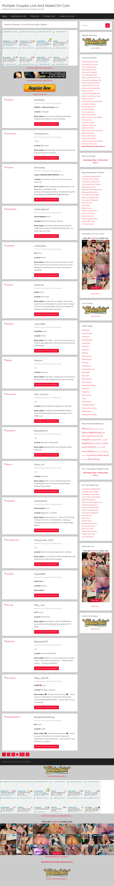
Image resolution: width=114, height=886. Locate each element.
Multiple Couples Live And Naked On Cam (36, 5)
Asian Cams (86, 205)
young (96, 459)
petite (95, 451)
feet (98, 443)
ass (94, 429)
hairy (101, 443)
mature (100, 447)
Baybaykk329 (41, 641)
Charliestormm (41, 133)
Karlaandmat (40, 501)
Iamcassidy (39, 167)
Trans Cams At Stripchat (90, 200)
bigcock (101, 433)
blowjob (100, 436)
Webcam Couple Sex (89, 125)
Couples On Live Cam (66, 16)
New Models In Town (89, 70)
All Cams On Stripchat (89, 72)
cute (106, 440)
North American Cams (89, 211)
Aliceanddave (86, 402)
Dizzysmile (85, 389)
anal (87, 428)
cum (98, 439)
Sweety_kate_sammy (89, 408)
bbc (96, 429)
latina (105, 443)
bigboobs (93, 432)
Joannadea (39, 324)
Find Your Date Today (89, 67)
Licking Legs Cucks (88, 107)
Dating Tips (35, 16)
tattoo (83, 459)
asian (91, 429)
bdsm (102, 429)
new (90, 451)
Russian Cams (86, 208)
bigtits (89, 436)
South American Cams (89, 219)
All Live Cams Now (88, 213)
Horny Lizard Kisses (88, 136)
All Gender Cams (49, 16)
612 (22, 754)
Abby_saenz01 (41, 678)
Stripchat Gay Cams (88, 187)
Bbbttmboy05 (86, 411)
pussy (98, 451)
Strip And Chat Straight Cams (92, 189)
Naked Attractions (88, 133)
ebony (94, 443)
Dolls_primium (41, 394)
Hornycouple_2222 (43, 540)
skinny (93, 455)
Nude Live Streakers (89, 114)
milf (103, 447)
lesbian (84, 447)
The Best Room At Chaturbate (92, 101)
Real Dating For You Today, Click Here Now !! (57, 862)
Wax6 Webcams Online (90, 62)
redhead (105, 451)
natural (85, 451)
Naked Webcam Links (18, 16)
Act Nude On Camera (89, 144)
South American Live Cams (91, 96)
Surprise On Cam (88, 91)
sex (83, 455)
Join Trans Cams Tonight (90, 195)
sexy (85, 455)
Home (4, 16)
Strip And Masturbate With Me (92, 141)
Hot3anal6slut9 (41, 209)
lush (97, 447)
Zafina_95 (39, 464)
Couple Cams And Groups (91, 83)
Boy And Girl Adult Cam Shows (92, 130)
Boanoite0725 (41, 430)
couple (86, 439)
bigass (85, 432)
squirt (106, 455)
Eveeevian (39, 285)
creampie (93, 440)
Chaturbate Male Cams (90, 192)
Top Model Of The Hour (90, 64)
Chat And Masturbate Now (91, 88)
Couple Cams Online (89, 138)
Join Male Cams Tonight (90, 179)
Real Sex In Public (88, 128)
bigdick (84, 436)
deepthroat (87, 443)
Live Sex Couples (88, 109)
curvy (102, 440)
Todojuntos (86, 392)
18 (83, 428)
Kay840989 (39, 574)
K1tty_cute (39, 605)
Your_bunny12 (86, 395)
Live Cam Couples (88, 122)
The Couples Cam (88, 112)
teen (90, 459)
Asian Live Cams (87, 99)
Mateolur (38, 360)
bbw (99, 429)
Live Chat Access (88, 224)
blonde (94, 436)
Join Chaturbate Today (89, 75)
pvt (102, 451)
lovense (92, 447)
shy (88, 455)
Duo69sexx (39, 100)
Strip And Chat (87, 203)
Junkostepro (40, 245)
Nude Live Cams (87, 216)
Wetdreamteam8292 (89, 414)
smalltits (99, 455)
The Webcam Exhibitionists (91, 176)
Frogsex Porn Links (88, 221)
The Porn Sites (87, 120)
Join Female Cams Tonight (91, 184)
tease (86, 459)
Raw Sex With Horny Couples (92, 117)
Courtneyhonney (56, 103)
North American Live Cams (91, 78)
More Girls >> (95, 294)
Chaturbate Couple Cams (90, 182)
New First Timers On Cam (91, 85)
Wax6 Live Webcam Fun (90, 197)
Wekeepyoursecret (88, 405)
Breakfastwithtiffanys (44, 717)
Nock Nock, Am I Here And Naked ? (46, 124)
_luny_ (84, 398)
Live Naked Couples (89, 104)
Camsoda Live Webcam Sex (91, 80)
